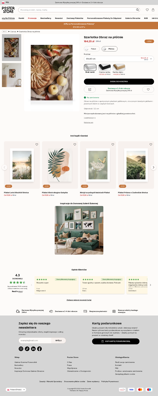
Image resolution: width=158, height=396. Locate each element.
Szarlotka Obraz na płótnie (29, 32)
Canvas (13, 32)
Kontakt (118, 365)
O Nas (69, 362)
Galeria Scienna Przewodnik (26, 362)
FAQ (116, 368)
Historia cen (88, 122)
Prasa (69, 365)
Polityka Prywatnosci (110, 381)
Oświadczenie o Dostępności (79, 371)
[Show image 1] (11, 47)
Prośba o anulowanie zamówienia (128, 371)
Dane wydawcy (93, 381)
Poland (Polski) (15, 390)
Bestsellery (19, 365)
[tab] (147, 10)
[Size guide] (90, 89)
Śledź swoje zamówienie (125, 362)
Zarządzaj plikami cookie (125, 374)
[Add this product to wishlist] (148, 89)
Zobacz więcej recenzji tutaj (79, 300)
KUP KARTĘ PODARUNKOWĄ (117, 341)
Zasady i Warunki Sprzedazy (50, 381)
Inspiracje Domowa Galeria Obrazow (29, 371)
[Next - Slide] (156, 70)
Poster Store (84, 388)
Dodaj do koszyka (119, 82)
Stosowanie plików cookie (74, 381)
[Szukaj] (137, 9)
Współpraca (72, 368)
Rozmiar (87, 54)
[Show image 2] (11, 75)
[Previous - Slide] (82, 70)
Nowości (18, 368)
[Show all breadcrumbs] (4, 31)
